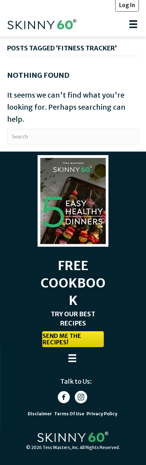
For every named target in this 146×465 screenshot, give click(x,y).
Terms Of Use (69, 413)
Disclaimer (40, 413)
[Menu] (133, 24)
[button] (73, 339)
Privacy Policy (101, 413)
